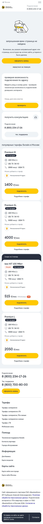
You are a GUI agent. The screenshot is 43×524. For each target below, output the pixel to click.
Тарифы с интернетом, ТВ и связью (14, 415)
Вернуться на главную (21, 67)
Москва (7, 2)
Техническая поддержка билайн (13, 438)
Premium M (10, 152)
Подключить (21, 191)
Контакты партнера (8, 441)
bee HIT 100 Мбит (14, 264)
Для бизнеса (6, 456)
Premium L (10, 317)
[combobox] (21, 99)
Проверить (21, 105)
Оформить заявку (21, 61)
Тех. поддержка (21, 134)
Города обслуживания (10, 445)
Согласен (35, 517)
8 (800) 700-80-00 (15, 384)
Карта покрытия (7, 460)
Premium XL (10, 205)
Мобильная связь (8, 427)
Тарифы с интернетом (9, 408)
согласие (7, 517)
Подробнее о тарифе (21, 196)
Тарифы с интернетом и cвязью (13, 419)
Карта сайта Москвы (9, 475)
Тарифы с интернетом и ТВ (11, 411)
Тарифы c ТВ (6, 423)
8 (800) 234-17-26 (34, 9)
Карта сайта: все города (10, 471)
